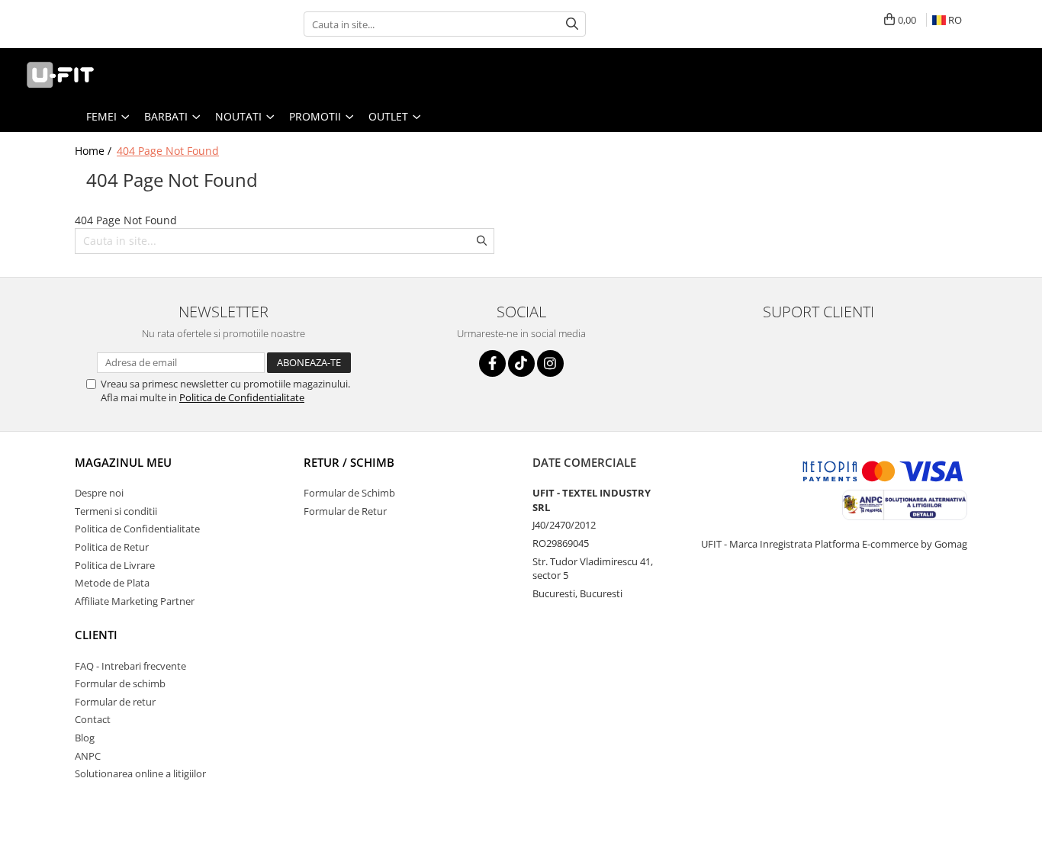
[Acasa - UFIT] (87, 74)
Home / (94, 150)
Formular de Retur (345, 511)
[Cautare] (572, 24)
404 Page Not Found (168, 150)
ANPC (88, 756)
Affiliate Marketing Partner (135, 601)
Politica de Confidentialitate (241, 397)
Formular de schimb (120, 683)
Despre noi (99, 493)
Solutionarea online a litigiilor (140, 773)
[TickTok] (521, 363)
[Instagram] (550, 363)
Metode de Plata (112, 583)
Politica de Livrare (115, 565)
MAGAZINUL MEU (123, 462)
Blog (85, 737)
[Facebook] (492, 363)
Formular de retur (115, 702)
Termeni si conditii (116, 511)
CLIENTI (96, 634)
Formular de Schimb (349, 493)
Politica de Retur (112, 547)
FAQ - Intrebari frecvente (130, 666)
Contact (93, 719)
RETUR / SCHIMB (349, 462)
